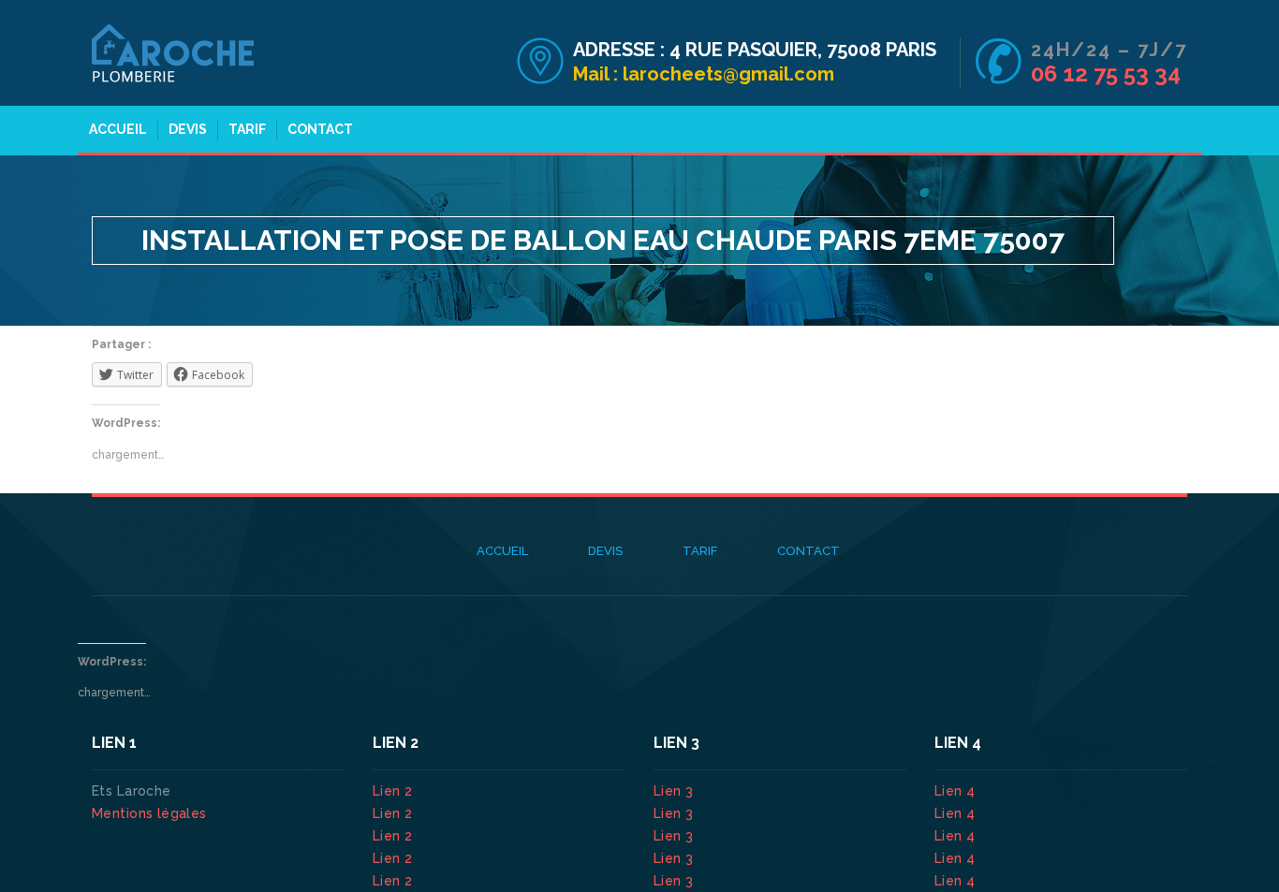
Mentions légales (149, 813)
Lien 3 (676, 790)
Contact (320, 129)
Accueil (118, 129)
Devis (188, 129)
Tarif (247, 129)
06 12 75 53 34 (1106, 73)
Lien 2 (395, 790)
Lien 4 (956, 790)
